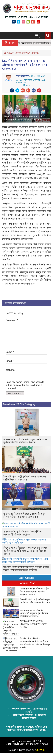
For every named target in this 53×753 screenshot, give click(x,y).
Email (10, 361)
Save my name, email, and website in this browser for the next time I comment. (25, 385)
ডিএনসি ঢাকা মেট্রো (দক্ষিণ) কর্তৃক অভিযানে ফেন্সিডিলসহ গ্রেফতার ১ (24, 478)
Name (10, 352)
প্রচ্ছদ (10, 52)
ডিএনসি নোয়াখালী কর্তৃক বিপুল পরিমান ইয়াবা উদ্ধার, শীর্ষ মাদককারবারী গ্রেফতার (26, 569)
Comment (12, 320)
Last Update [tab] (27, 578)
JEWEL (40, 750)
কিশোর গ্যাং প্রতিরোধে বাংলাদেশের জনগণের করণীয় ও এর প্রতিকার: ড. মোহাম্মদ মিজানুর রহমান (25, 550)
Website (10, 369)
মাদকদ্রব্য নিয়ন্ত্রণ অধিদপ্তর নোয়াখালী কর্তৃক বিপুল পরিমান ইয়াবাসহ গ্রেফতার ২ (24, 515)
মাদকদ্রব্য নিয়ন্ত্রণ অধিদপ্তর (27, 52)
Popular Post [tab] (26, 583)
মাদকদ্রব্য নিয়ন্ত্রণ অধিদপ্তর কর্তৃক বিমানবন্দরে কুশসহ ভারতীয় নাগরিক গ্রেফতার (25, 441)
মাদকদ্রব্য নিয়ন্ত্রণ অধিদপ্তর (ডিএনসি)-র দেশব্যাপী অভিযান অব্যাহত (22, 533)
